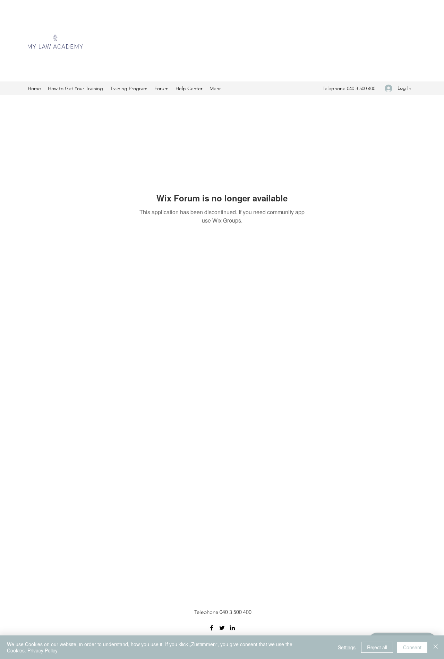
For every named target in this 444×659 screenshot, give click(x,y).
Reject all (377, 647)
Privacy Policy (42, 650)
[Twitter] (222, 627)
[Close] (436, 647)
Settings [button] (347, 647)
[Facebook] (211, 627)
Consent (412, 647)
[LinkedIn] (232, 627)
